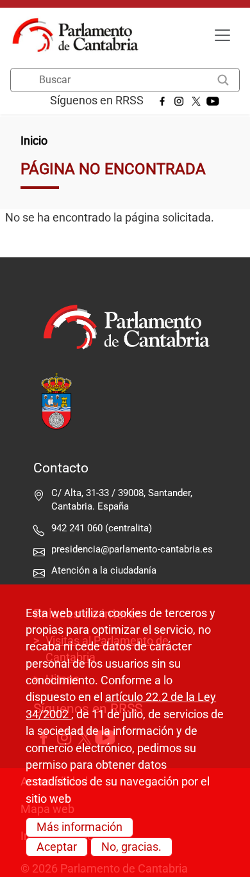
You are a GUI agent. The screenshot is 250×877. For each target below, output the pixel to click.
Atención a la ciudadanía (105, 570)
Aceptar (57, 847)
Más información (79, 827)
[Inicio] (80, 35)
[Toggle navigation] (222, 35)
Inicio (34, 140)
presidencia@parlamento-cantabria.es (132, 549)
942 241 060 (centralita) (101, 528)
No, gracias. (131, 847)
